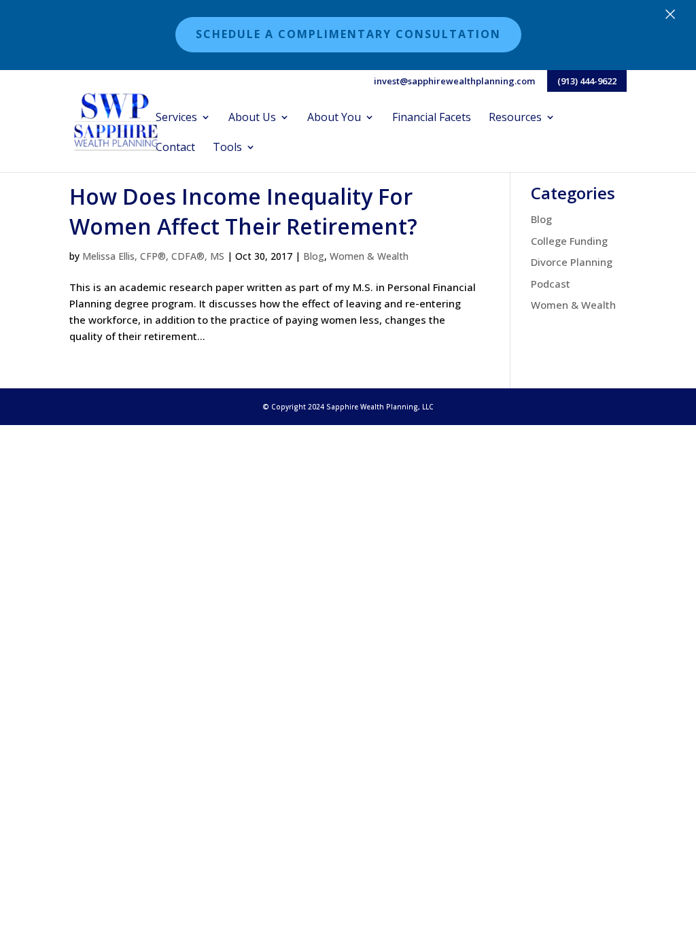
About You (334, 118)
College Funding (569, 241)
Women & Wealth (369, 256)
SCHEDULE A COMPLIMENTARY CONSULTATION (348, 34)
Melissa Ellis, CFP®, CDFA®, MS (153, 256)
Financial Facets (431, 118)
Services (176, 118)
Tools (227, 148)
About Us (252, 118)
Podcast (550, 283)
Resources (515, 118)
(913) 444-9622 (586, 81)
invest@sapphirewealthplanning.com (454, 82)
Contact (175, 148)
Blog (313, 256)
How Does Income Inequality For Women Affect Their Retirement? (243, 211)
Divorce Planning (571, 262)
